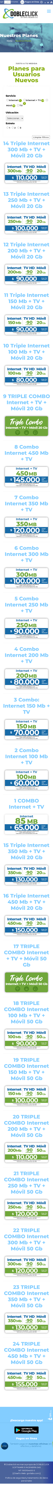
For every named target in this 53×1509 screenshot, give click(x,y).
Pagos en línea (32, 2)
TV (22, 104)
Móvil (10, 105)
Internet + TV (35, 100)
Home (10, 41)
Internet (14, 100)
